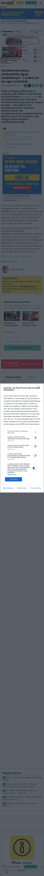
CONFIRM (13, 479)
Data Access (22, 488)
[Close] (39, 388)
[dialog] (22, 438)
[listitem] (22, 432)
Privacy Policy (36, 488)
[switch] (35, 438)
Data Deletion (8, 488)
